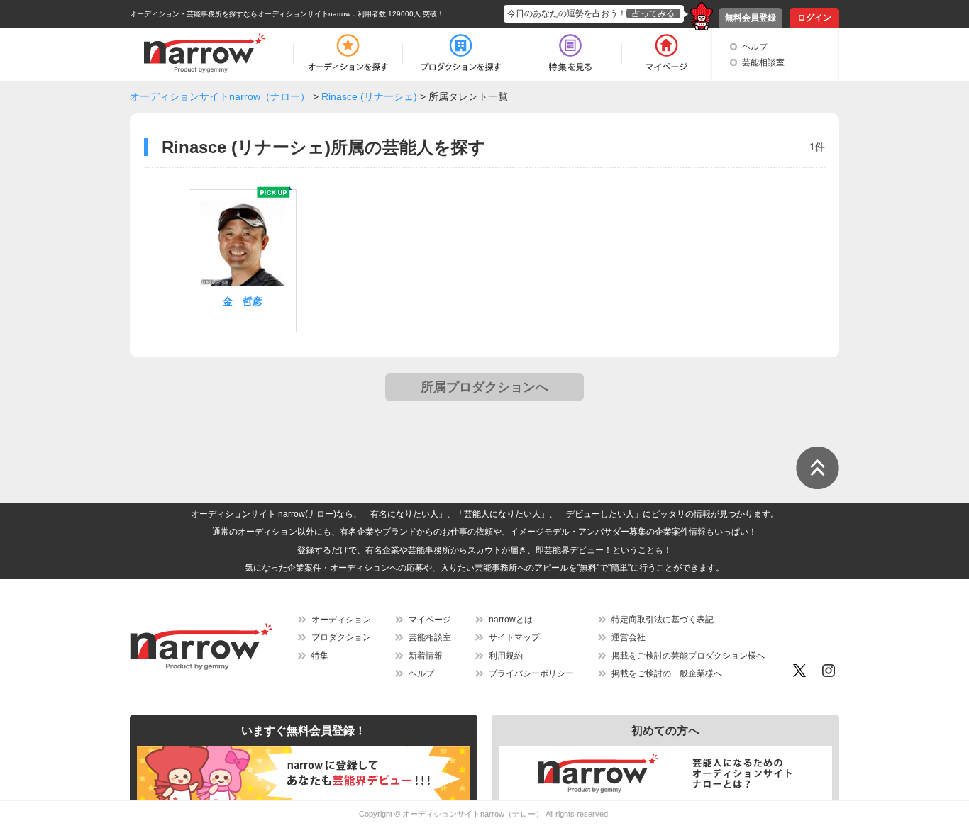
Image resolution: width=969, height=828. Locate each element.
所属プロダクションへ (484, 387)
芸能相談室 (763, 62)
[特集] (570, 53)
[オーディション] (347, 53)
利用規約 (506, 656)
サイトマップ (514, 637)
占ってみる (653, 13)
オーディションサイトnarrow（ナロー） (472, 814)
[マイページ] (665, 53)
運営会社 (628, 637)
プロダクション (341, 637)
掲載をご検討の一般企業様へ (666, 673)
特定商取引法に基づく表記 (662, 620)
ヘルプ (755, 47)
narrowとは (511, 620)
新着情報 (426, 656)
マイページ (430, 620)
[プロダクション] (460, 53)
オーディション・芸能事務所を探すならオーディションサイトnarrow (240, 14)
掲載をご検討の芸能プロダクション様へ (688, 656)
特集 (319, 656)
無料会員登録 (750, 18)
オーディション (341, 620)
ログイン (814, 18)
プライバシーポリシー (531, 673)
